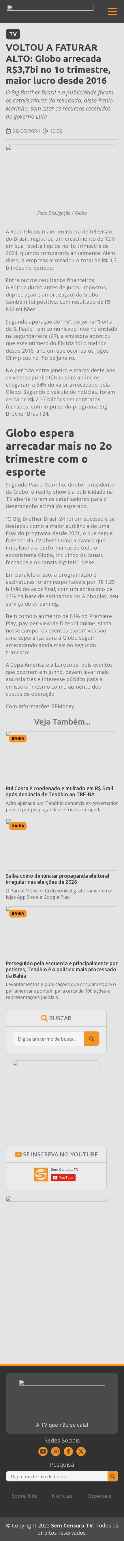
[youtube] (43, 1451)
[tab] (24, 1496)
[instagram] (55, 1451)
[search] (91, 1038)
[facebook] (68, 1451)
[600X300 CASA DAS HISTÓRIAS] (56, 1199)
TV (13, 34)
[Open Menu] (112, 11)
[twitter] (81, 1451)
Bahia (18, 738)
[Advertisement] (56, 1294)
